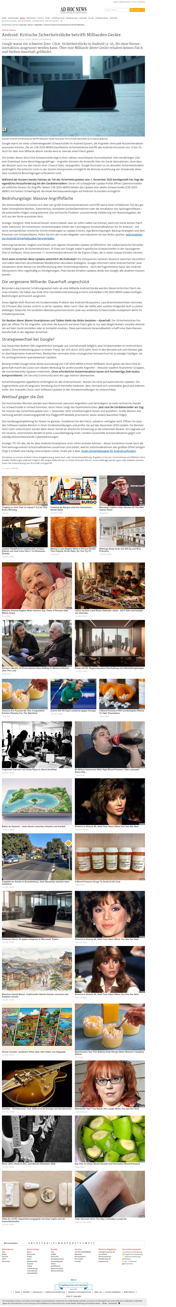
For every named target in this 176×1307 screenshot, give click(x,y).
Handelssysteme (57, 1259)
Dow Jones (6, 1261)
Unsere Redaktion (113, 1292)
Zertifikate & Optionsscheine (57, 1267)
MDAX (4, 1254)
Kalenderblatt (32, 1273)
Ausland (30, 1263)
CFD (52, 1252)
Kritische (12, 30)
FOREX (53, 1254)
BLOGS (115, 2)
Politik (29, 1256)
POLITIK (41, 18)
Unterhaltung (32, 1268)
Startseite (23, 25)
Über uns (98, 1292)
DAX (3, 1252)
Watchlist (78, 1254)
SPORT (47, 18)
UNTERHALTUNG (58, 18)
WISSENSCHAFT (72, 18)
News (17, 1292)
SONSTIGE (113, 18)
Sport (29, 1259)
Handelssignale (56, 1261)
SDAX (4, 1259)
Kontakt (78, 1261)
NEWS (4, 18)
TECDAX (5, 1256)
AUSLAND (83, 18)
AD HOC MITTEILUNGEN (9, 21)
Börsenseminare (57, 1271)
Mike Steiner (129, 1292)
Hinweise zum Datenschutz (79, 1292)
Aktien (53, 1263)
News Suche (135, 10)
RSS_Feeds (79, 1259)
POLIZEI (91, 18)
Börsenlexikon (11, 1243)
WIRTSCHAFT (31, 18)
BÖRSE (22, 18)
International (32, 1271)
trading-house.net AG (107, 1252)
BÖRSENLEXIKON (125, 2)
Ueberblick (38, 25)
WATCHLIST (141, 2)
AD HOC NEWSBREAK (83, 1252)
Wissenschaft (32, 1261)
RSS (134, 2)
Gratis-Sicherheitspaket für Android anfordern (108, 451)
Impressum (37, 1292)
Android (5, 30)
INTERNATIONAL (101, 18)
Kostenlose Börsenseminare (105, 1255)
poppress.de (103, 1261)
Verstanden (112, 1303)
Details (104, 1303)
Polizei (29, 1266)
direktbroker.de (105, 1259)
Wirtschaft (31, 1254)
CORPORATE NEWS (38, 21)
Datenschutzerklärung (55, 1292)
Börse (30, 25)
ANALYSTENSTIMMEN (24, 21)
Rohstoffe (54, 1256)
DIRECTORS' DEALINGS (52, 21)
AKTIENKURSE (13, 18)
